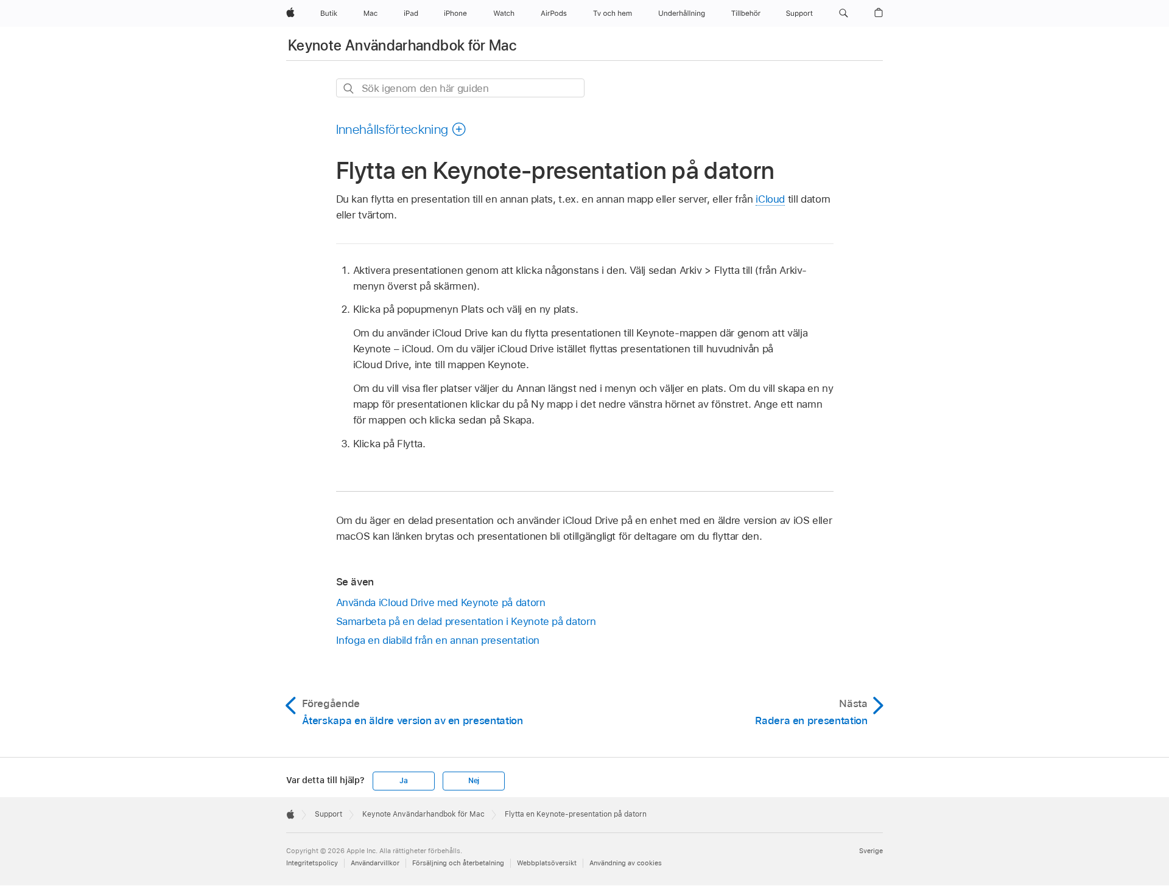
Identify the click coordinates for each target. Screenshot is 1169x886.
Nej (473, 780)
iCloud (770, 199)
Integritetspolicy (312, 863)
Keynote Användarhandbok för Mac (402, 45)
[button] (843, 13)
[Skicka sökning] (349, 88)
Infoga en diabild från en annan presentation (437, 640)
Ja (403, 780)
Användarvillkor (375, 863)
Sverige (871, 850)
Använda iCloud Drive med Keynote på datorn (441, 602)
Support (328, 814)
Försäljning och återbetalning (458, 863)
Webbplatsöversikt (547, 863)
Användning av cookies (625, 863)
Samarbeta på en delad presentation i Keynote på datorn (466, 621)
